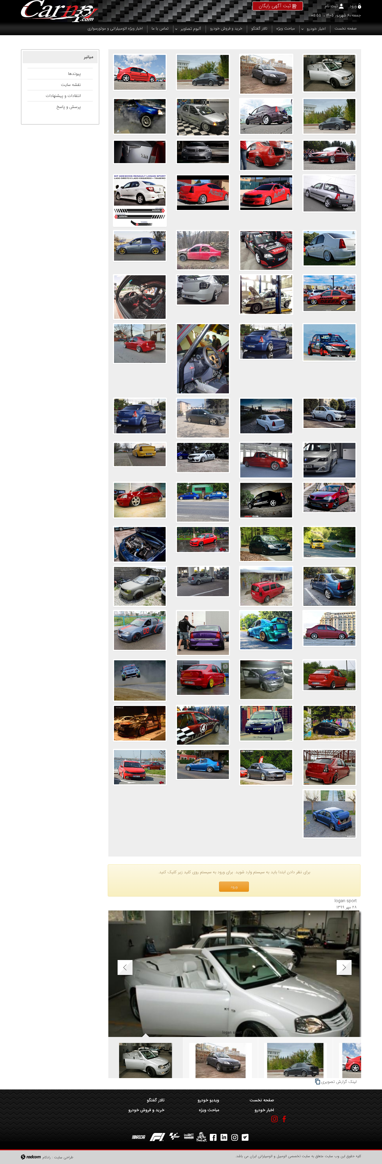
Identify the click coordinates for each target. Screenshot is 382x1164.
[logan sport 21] (203, 155)
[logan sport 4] (140, 359)
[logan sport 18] (266, 200)
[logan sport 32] (266, 460)
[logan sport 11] (329, 297)
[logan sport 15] (329, 250)
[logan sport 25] (203, 117)
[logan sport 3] (329, 418)
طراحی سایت (63, 1157)
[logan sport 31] (329, 74)
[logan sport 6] (266, 359)
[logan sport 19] (329, 200)
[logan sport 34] (140, 418)
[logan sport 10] (266, 297)
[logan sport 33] (329, 460)
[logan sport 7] (329, 359)
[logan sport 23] (329, 155)
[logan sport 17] (203, 200)
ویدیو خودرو (208, 1100)
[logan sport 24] (140, 117)
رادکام (46, 1157)
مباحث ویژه (209, 1110)
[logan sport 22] (266, 155)
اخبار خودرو (264, 1110)
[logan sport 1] (203, 418)
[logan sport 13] (203, 250)
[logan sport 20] (140, 155)
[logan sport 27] (329, 117)
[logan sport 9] (203, 297)
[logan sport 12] (140, 250)
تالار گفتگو (155, 1100)
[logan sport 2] (266, 418)
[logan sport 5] (203, 359)
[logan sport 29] (203, 74)
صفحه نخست (261, 1100)
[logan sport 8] (140, 297)
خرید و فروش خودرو (146, 1110)
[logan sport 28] (140, 74)
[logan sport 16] (140, 200)
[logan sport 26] (266, 117)
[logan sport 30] (266, 74)
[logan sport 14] (266, 250)
